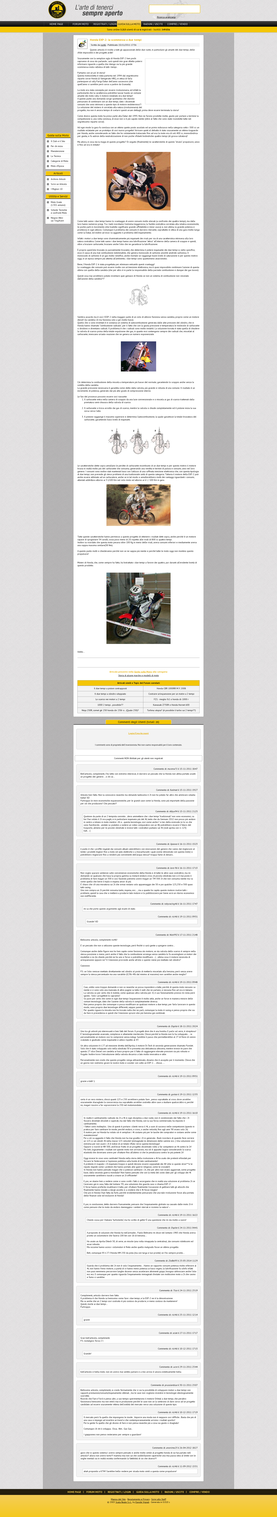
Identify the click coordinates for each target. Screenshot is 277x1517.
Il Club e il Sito (58, 141)
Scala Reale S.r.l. (124, 1502)
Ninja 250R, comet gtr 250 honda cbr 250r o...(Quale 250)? (110, 710)
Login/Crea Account (138, 733)
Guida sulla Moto (129, 24)
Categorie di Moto (59, 161)
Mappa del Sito (118, 1499)
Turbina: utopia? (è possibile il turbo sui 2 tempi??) (171, 710)
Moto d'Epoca (57, 166)
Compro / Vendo (177, 24)
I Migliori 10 (57, 189)
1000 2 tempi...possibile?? (110, 704)
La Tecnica (56, 156)
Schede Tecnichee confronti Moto (59, 211)
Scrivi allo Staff (158, 1499)
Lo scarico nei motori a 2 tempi (110, 699)
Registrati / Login (105, 24)
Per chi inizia (57, 146)
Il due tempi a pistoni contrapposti (110, 688)
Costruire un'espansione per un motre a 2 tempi (171, 693)
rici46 (103, 44)
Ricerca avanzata (166, 17)
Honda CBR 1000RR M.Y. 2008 (171, 688)
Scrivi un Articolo (59, 184)
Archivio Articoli (58, 179)
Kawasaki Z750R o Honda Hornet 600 (171, 704)
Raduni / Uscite (153, 24)
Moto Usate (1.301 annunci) (58, 203)
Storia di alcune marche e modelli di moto (138, 675)
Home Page (56, 24)
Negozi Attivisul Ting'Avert (57, 219)
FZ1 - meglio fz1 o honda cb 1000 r (171, 699)
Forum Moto (81, 24)
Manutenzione (57, 151)
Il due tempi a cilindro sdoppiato (110, 693)
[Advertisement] (172, 81)
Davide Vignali (142, 1502)
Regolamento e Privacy (138, 1499)
